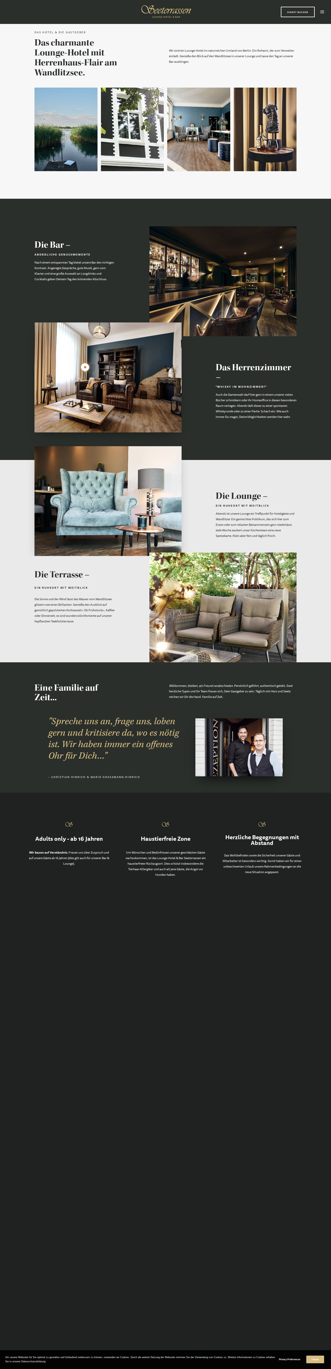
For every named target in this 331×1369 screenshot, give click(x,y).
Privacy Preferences (289, 1359)
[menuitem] (298, 12)
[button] (322, 12)
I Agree (315, 1359)
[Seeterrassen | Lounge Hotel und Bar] (165, 12)
